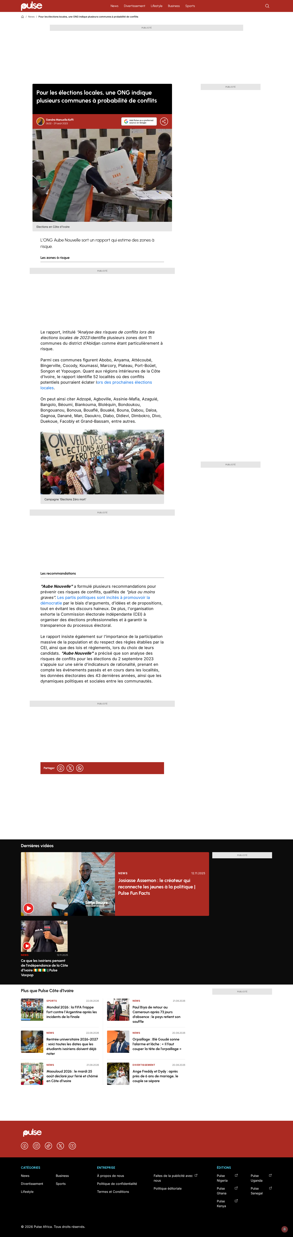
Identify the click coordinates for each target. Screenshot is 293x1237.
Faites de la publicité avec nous (173, 1178)
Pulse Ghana (221, 1190)
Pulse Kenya (221, 1203)
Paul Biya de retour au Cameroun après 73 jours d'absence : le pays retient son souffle (156, 1014)
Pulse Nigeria (222, 1178)
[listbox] (146, 950)
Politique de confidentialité (117, 1184)
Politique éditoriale (168, 1188)
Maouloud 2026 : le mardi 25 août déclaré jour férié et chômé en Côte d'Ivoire (72, 1076)
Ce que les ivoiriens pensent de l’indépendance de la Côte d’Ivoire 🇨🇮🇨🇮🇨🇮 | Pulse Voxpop (44, 967)
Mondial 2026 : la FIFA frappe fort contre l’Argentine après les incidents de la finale (71, 1012)
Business (174, 6)
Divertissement (134, 6)
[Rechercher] (267, 6)
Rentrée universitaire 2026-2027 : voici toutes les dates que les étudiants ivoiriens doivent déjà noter (72, 1046)
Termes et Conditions (113, 1192)
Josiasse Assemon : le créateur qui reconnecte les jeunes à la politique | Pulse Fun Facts (156, 886)
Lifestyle (156, 6)
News (114, 6)
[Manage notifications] (284, 1229)
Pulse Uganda (257, 1178)
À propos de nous (110, 1176)
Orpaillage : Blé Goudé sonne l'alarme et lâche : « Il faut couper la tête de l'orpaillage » (157, 1044)
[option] (44, 951)
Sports (190, 6)
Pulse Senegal (257, 1190)
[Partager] (164, 121)
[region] (146, 950)
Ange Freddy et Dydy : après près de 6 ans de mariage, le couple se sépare (155, 1076)
